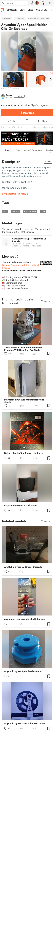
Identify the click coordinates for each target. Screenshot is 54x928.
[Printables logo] (2, 10)
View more (46, 301)
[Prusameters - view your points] (37, 3)
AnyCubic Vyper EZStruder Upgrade (23, 567)
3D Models (7, 18)
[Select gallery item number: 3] (27, 343)
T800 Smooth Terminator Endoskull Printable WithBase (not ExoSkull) (23, 348)
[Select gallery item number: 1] (22, 343)
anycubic (16, 211)
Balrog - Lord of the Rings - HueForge (23, 453)
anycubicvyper (30, 211)
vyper (43, 211)
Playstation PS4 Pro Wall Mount (20, 505)
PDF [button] (49, 161)
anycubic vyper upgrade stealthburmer (24, 619)
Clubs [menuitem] (30, 10)
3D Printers (21, 18)
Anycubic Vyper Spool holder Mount (23, 671)
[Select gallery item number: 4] (29, 343)
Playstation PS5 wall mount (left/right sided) (24, 400)
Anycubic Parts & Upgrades (39, 18)
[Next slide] (50, 79)
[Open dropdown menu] (51, 24)
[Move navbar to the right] (51, 10)
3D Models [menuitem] (12, 10)
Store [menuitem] (22, 10)
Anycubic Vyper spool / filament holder (25, 723)
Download (28, 112)
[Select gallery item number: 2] (25, 343)
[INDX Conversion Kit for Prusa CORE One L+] (27, 138)
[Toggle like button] (5, 353)
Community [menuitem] (41, 10)
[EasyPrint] (32, 3)
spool (5, 211)
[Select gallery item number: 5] (31, 343)
